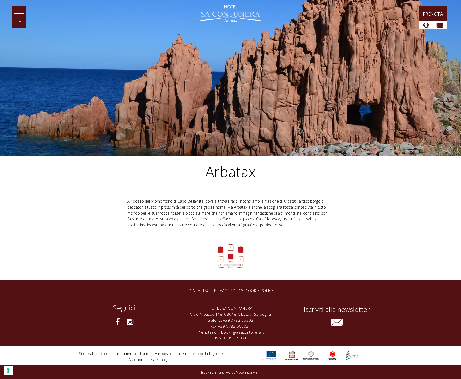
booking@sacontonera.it (242, 332)
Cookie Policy (260, 290)
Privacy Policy (228, 290)
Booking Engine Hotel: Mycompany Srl (230, 372)
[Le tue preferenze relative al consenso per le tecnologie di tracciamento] (8, 370)
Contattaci (199, 290)
